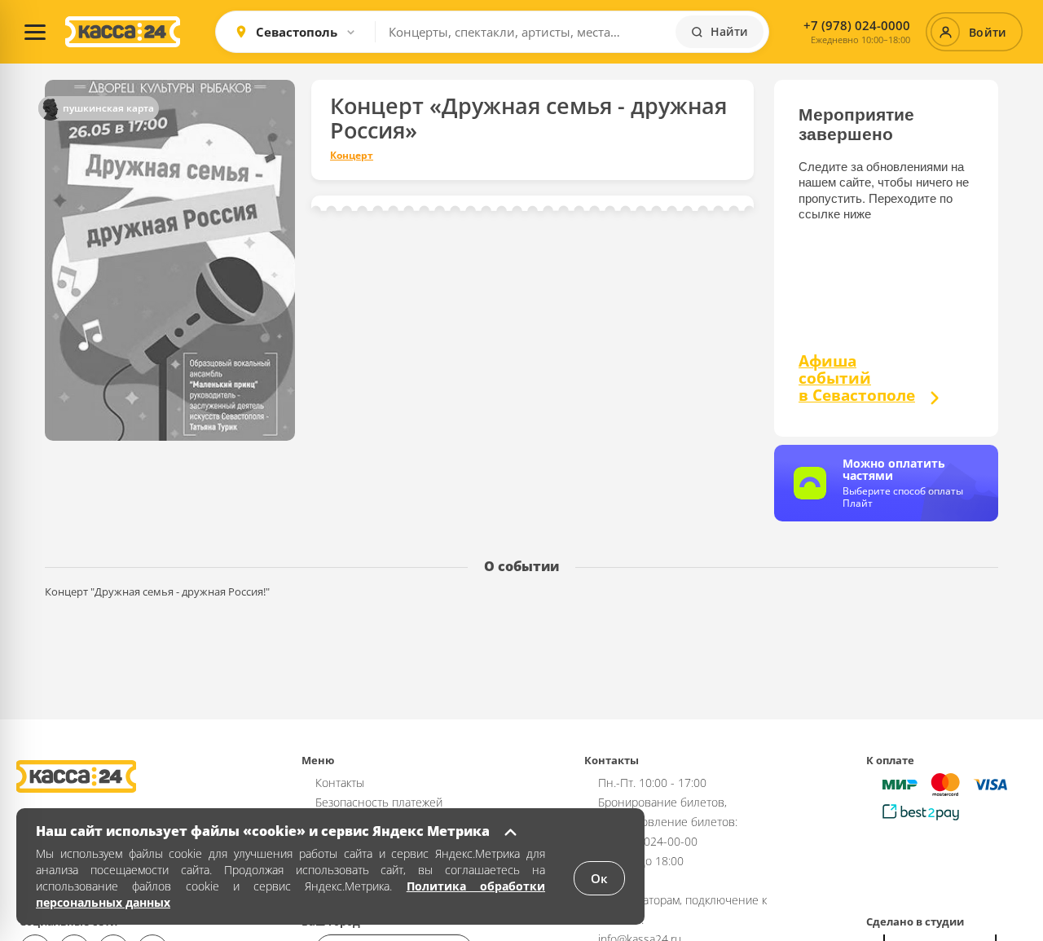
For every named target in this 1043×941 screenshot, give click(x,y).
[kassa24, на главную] (122, 31)
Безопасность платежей (378, 802)
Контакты (339, 782)
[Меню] (35, 31)
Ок (599, 878)
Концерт (351, 155)
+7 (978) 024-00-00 (648, 841)
